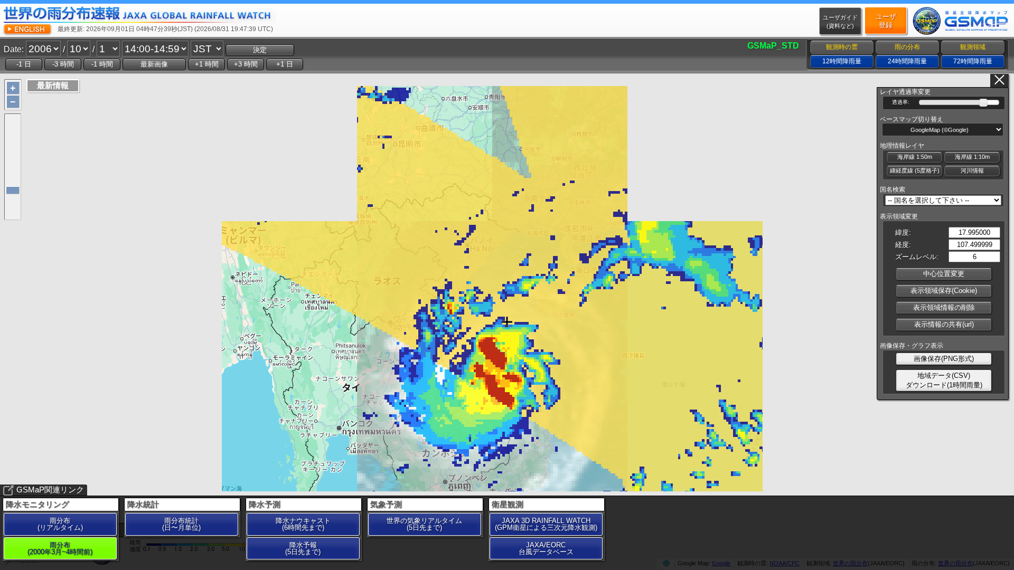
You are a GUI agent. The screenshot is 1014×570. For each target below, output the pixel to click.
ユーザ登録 (886, 21)
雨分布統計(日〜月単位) (181, 524)
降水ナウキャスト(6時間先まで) (303, 524)
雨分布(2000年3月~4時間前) (59, 548)
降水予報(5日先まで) (303, 548)
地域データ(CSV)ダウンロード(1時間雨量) (944, 380)
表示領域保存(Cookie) (943, 290)
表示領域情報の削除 (944, 307)
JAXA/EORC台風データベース (546, 548)
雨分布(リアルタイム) (60, 524)
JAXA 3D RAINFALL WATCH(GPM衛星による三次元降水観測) (546, 524)
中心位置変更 (943, 274)
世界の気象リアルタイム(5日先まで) (424, 524)
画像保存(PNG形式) (944, 359)
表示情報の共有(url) (944, 324)
